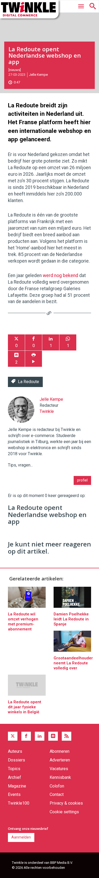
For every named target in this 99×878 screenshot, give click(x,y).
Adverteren (60, 759)
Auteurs (15, 751)
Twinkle (47, 411)
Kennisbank (60, 777)
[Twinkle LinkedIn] (39, 736)
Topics (14, 768)
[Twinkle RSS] (66, 736)
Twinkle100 (18, 803)
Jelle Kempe (38, 75)
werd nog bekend (60, 275)
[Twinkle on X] (12, 736)
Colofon (57, 786)
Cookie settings (64, 811)
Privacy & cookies (66, 803)
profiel (82, 480)
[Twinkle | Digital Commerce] (29, 9)
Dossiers (16, 759)
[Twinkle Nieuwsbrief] (53, 736)
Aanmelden (21, 837)
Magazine (17, 786)
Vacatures (59, 768)
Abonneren (59, 751)
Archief (14, 777)
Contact (57, 794)
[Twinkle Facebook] (26, 736)
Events (14, 794)
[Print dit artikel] (33, 359)
